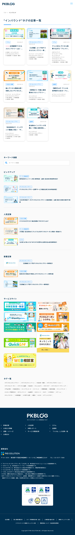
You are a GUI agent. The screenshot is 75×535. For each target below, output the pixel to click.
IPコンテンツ (22, 392)
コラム (54, 425)
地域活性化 (17, 389)
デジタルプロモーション (55, 383)
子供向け (51, 392)
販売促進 (52, 389)
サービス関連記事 (33, 431)
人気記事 (30, 425)
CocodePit (39, 386)
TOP (5, 12)
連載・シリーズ (8, 431)
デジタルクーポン (11, 386)
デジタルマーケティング (59, 386)
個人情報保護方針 (18, 519)
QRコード (38, 392)
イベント (36, 389)
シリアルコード (27, 389)
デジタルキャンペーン (28, 383)
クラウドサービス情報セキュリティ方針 (26, 523)
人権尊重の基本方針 (49, 519)
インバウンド (61, 389)
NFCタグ (47, 386)
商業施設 (44, 389)
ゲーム (59, 392)
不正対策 (8, 389)
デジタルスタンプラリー (12, 383)
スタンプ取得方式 (11, 392)
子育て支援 (27, 395)
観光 (34, 395)
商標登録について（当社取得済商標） (49, 523)
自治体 (31, 386)
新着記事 (6, 425)
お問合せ (6, 434)
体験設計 (18, 395)
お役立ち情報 (7, 428)
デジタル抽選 (22, 386)
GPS (45, 392)
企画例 (31, 392)
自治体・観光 (41, 383)
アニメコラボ (48, 395)
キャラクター (9, 395)
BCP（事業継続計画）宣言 (33, 519)
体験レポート (32, 428)
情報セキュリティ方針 (64, 519)
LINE (39, 395)
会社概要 (7, 519)
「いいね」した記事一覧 (60, 431)
